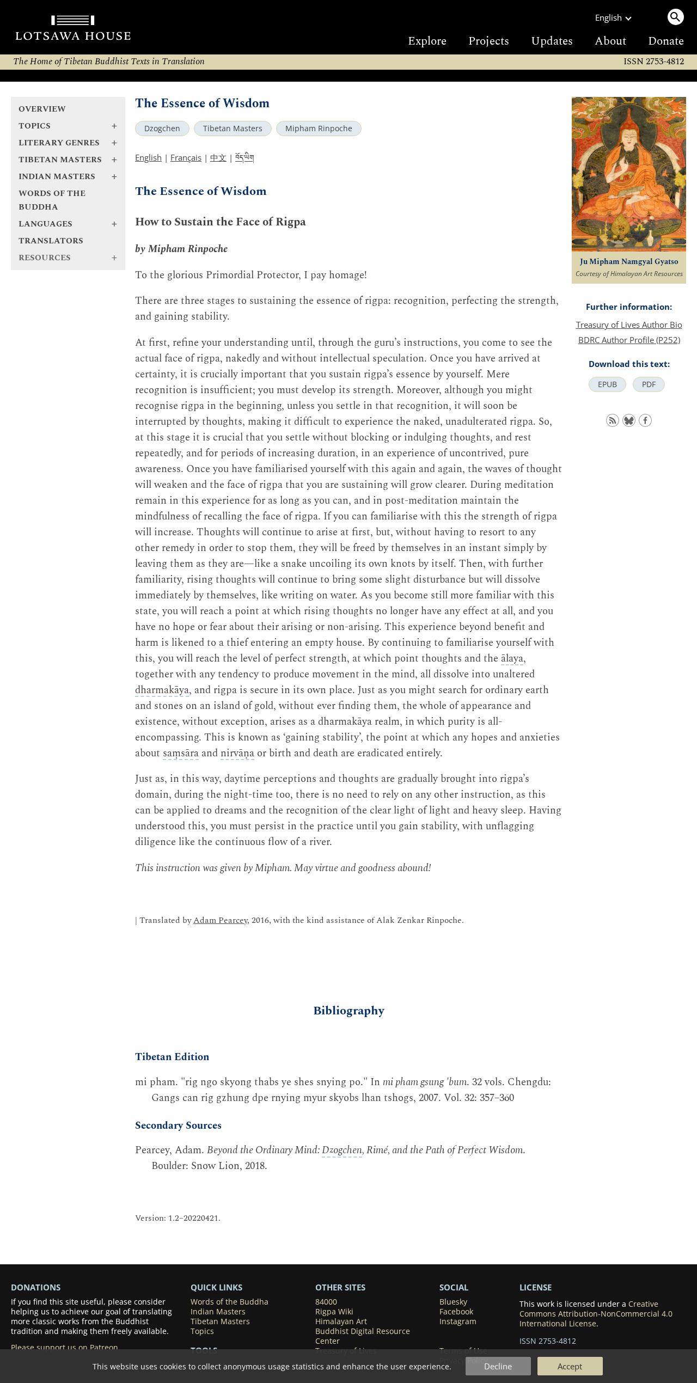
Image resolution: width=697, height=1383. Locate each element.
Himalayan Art (341, 1321)
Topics (202, 1331)
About (610, 41)
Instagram (457, 1321)
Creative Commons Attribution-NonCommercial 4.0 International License (595, 1314)
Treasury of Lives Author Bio (629, 324)
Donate (666, 41)
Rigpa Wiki (334, 1312)
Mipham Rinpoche (318, 128)
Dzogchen (162, 128)
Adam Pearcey (220, 920)
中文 (218, 157)
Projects (488, 41)
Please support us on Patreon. (65, 1348)
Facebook (456, 1312)
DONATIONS (35, 1287)
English (148, 157)
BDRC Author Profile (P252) (629, 339)
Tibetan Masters (232, 128)
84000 (326, 1302)
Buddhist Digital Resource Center (362, 1336)
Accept (570, 1366)
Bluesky (453, 1302)
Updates (552, 41)
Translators (51, 241)
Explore (427, 41)
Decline (498, 1366)
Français (185, 157)
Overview (42, 109)
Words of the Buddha (52, 200)
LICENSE (535, 1287)
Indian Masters (218, 1312)
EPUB (607, 384)
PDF (649, 384)
